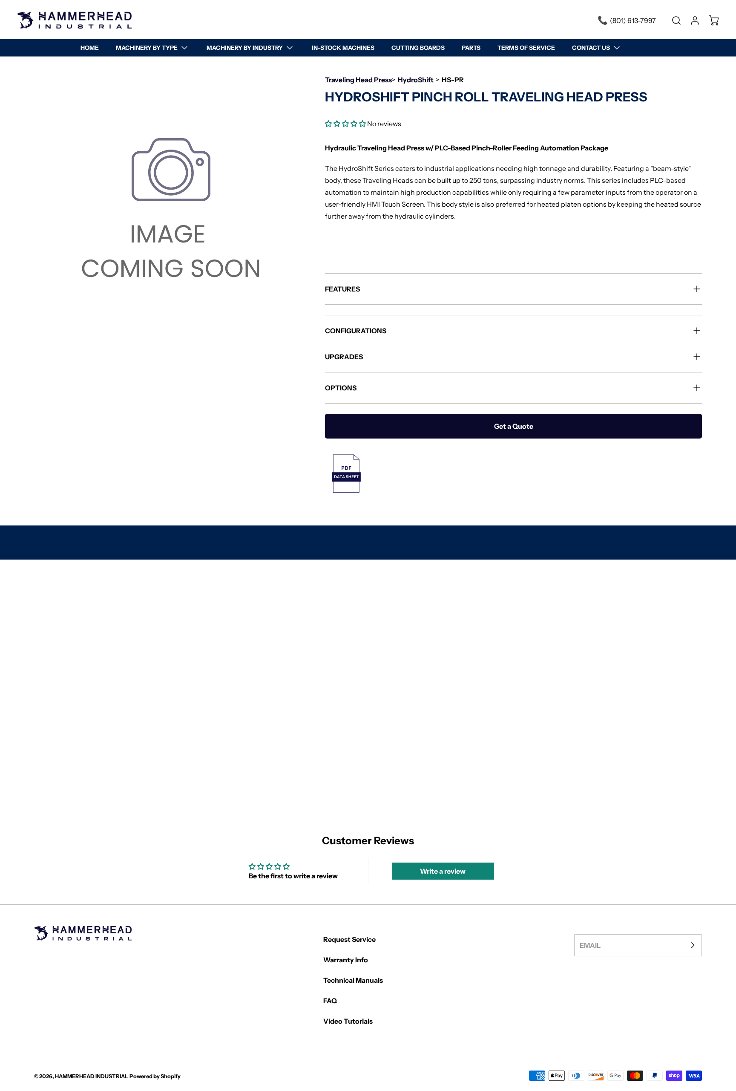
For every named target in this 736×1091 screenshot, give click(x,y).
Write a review (443, 871)
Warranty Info (345, 959)
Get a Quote (513, 426)
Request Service (349, 939)
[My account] (690, 20)
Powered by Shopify (155, 1076)
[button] (345, 123)
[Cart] (709, 20)
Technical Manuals (353, 980)
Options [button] (340, 388)
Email (590, 945)
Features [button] (342, 289)
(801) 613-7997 (633, 20)
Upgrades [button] (344, 356)
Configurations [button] (355, 330)
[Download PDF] (513, 473)
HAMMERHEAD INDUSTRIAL (91, 1076)
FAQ (330, 1000)
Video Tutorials (348, 1021)
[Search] (672, 20)
